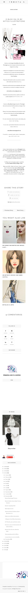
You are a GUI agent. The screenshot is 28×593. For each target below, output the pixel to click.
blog (11, 72)
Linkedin (5, 344)
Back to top (21, 591)
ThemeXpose (15, 586)
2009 (5, 468)
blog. (20, 81)
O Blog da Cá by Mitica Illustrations (13, 519)
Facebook (5, 333)
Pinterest (12, 344)
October (7, 494)
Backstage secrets (9, 508)
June (6, 485)
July (6, 487)
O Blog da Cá (6, 154)
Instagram (12, 333)
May (6, 483)
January (7, 475)
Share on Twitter (15, 195)
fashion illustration (16, 202)
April (6, 481)
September (7, 491)
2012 (5, 541)
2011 (5, 472)
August (7, 489)
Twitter (11, 338)
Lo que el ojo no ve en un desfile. (12, 537)
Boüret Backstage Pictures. (11, 498)
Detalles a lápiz (8, 305)
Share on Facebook (14, 191)
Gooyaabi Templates (7, 588)
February (7, 477)
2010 (5, 470)
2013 (5, 543)
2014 (5, 545)
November (7, 496)
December (7, 539)
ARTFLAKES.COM (18, 96)
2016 (5, 549)
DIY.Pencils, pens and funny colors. (13, 521)
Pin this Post (15, 198)
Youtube (5, 338)
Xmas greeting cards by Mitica (11, 534)
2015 (5, 547)
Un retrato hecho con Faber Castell (12, 276)
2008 (5, 466)
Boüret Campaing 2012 (10, 505)
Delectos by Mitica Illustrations (12, 516)
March (6, 479)
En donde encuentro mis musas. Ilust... (14, 246)
